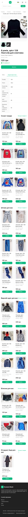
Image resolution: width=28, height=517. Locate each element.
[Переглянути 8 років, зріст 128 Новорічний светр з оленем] (7, 182)
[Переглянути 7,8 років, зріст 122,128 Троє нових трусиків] (21, 397)
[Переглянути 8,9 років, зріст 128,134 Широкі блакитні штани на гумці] (7, 217)
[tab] (3, 44)
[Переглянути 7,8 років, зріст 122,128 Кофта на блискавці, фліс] (21, 125)
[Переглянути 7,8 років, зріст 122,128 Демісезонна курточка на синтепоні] (7, 363)
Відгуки (2, 499)
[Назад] (2, 2)
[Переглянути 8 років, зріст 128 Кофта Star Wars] (21, 153)
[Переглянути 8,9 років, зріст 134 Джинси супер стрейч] (21, 272)
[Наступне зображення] (25, 28)
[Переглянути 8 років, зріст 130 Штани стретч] (7, 245)
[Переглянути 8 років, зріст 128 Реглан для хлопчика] (7, 125)
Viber (2, 503)
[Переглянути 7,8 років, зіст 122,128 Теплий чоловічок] (7, 461)
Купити (14, 67)
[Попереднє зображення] (3, 28)
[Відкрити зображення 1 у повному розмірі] (14, 28)
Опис (3, 74)
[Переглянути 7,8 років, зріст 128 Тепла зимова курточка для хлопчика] (21, 363)
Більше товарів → (22, 116)
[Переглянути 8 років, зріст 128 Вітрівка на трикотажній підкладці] (21, 336)
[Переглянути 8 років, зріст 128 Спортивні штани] (21, 245)
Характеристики (12, 74)
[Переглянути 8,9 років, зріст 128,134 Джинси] (7, 272)
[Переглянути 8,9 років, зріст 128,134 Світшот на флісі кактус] (7, 153)
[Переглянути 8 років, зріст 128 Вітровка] (7, 336)
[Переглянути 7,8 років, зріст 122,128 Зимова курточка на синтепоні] (7, 307)
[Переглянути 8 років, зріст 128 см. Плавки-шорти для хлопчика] (7, 397)
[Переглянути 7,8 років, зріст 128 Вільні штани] (21, 217)
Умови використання (20, 513)
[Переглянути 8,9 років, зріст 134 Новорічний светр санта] (21, 182)
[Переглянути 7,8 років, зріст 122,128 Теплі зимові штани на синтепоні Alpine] (21, 307)
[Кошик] (22, 2)
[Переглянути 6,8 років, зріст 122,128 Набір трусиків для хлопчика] (7, 426)
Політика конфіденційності (8, 513)
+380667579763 (4, 501)
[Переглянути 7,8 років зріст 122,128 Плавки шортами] (21, 426)
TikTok (2, 505)
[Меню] (25, 2)
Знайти (23, 6)
